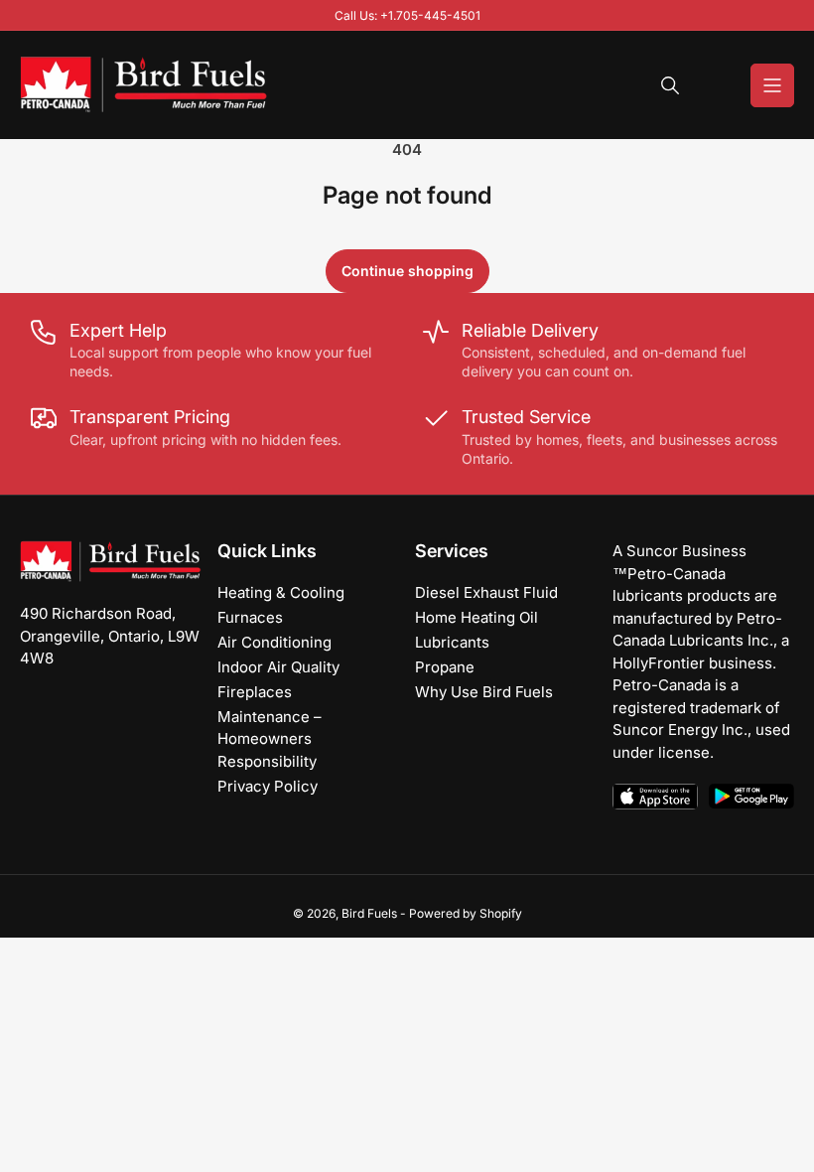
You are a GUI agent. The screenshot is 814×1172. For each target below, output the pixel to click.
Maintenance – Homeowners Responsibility (269, 739)
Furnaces (250, 617)
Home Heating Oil (476, 617)
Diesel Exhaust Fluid (486, 592)
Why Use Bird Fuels (484, 691)
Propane (445, 667)
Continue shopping (407, 270)
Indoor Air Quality (278, 667)
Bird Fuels (369, 913)
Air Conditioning (274, 642)
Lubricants (452, 642)
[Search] (670, 85)
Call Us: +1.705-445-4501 (407, 15)
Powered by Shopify (465, 913)
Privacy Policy (267, 786)
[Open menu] (772, 85)
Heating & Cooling (280, 592)
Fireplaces (254, 691)
